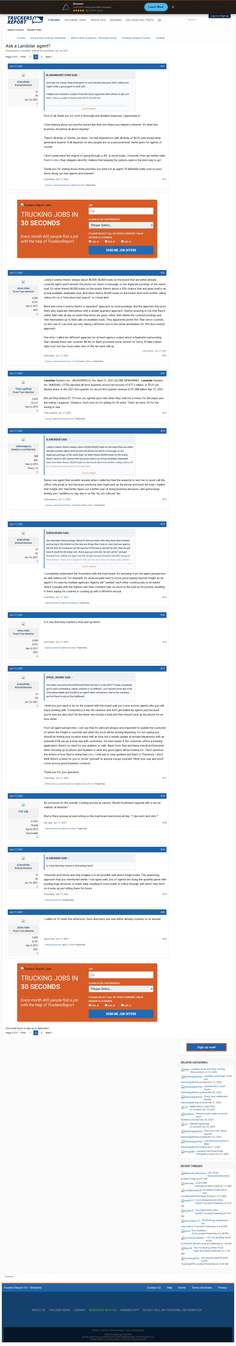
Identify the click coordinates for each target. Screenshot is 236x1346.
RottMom (186, 1119)
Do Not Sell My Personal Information (172, 1310)
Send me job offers (121, 250)
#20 (163, 912)
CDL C (127, 241)
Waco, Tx (33, 468)
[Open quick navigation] (224, 38)
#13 (163, 373)
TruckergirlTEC (188, 1264)
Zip (91, 205)
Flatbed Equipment (199, 1123)
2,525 (35, 398)
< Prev (23, 56)
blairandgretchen (62, 185)
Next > (49, 56)
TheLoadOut (23, 389)
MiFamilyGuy (51, 784)
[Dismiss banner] (173, 7)
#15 (163, 524)
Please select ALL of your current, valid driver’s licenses (116, 235)
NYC (35, 310)
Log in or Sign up (220, 15)
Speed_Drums (87, 784)
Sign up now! (206, 1047)
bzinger (49, 185)
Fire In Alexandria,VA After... (209, 1200)
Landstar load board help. (210, 1151)
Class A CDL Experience (104, 219)
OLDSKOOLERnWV (191, 1243)
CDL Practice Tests (140, 20)
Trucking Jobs (75, 20)
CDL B (111, 241)
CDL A (95, 241)
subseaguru (23, 446)
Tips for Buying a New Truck (208, 1247)
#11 (163, 66)
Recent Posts (34, 29)
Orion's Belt (32, 833)
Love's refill (201, 1182)
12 (36, 91)
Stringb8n (201, 1154)
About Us (38, 1310)
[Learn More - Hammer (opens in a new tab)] (118, 7)
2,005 (35, 298)
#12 (163, 272)
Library (79, 1310)
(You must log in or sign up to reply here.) (27, 1028)
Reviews (115, 20)
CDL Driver (213, 1172)
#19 (163, 849)
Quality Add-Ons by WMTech (118, 1336)
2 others (88, 361)
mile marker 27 (188, 1226)
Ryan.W (198, 1250)
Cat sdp (23, 811)
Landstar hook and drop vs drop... (209, 1069)
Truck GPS (97, 20)
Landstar (26, 50)
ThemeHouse (138, 1339)
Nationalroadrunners (218, 1175)
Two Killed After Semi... (207, 1210)
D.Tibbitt (76, 361)
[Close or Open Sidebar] (221, 38)
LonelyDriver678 (189, 1196)
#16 (163, 615)
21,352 (34, 821)
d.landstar (48, 50)
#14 (163, 430)
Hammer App (129, 1310)
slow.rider (80, 185)
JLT (191, 1109)
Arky (193, 1072)
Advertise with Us (102, 1310)
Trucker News (59, 1310)
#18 (163, 796)
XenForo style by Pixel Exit (118, 1334)
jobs (127, 94)
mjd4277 (199, 1203)
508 (36, 456)
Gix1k (195, 1233)
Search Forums (16, 29)
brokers (55, 160)
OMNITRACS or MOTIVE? (202, 1106)
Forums (54, 20)
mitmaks (199, 1186)
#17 (163, 668)
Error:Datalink (199, 1230)
